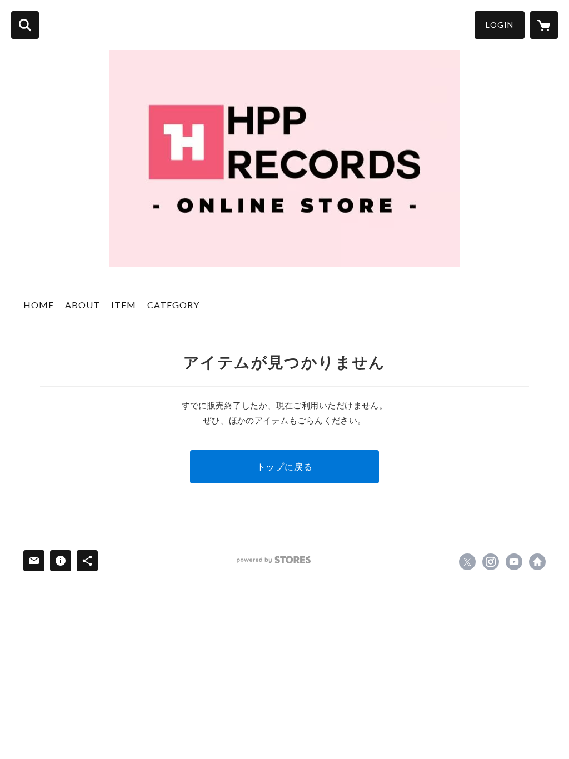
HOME (38, 304)
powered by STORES (274, 560)
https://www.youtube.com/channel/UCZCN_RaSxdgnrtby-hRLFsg (514, 561)
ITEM (123, 304)
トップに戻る (285, 466)
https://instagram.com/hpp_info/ (490, 561)
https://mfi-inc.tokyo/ (537, 561)
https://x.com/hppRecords (467, 561)
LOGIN (499, 24)
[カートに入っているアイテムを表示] (544, 25)
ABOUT (82, 304)
